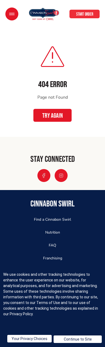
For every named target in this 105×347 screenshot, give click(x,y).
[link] (44, 14)
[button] (11, 14)
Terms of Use (48, 303)
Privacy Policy (21, 314)
